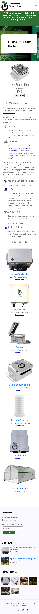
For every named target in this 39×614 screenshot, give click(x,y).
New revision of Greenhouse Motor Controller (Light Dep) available (23, 548)
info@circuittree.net (11, 518)
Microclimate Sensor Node (19, 420)
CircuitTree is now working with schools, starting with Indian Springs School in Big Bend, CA (23, 559)
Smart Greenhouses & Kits (19, 488)
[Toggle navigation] (36, 6)
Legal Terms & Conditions (19, 606)
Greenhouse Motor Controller (19, 274)
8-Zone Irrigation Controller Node (19, 385)
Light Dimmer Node (20, 455)
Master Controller (19, 309)
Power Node (19, 347)
